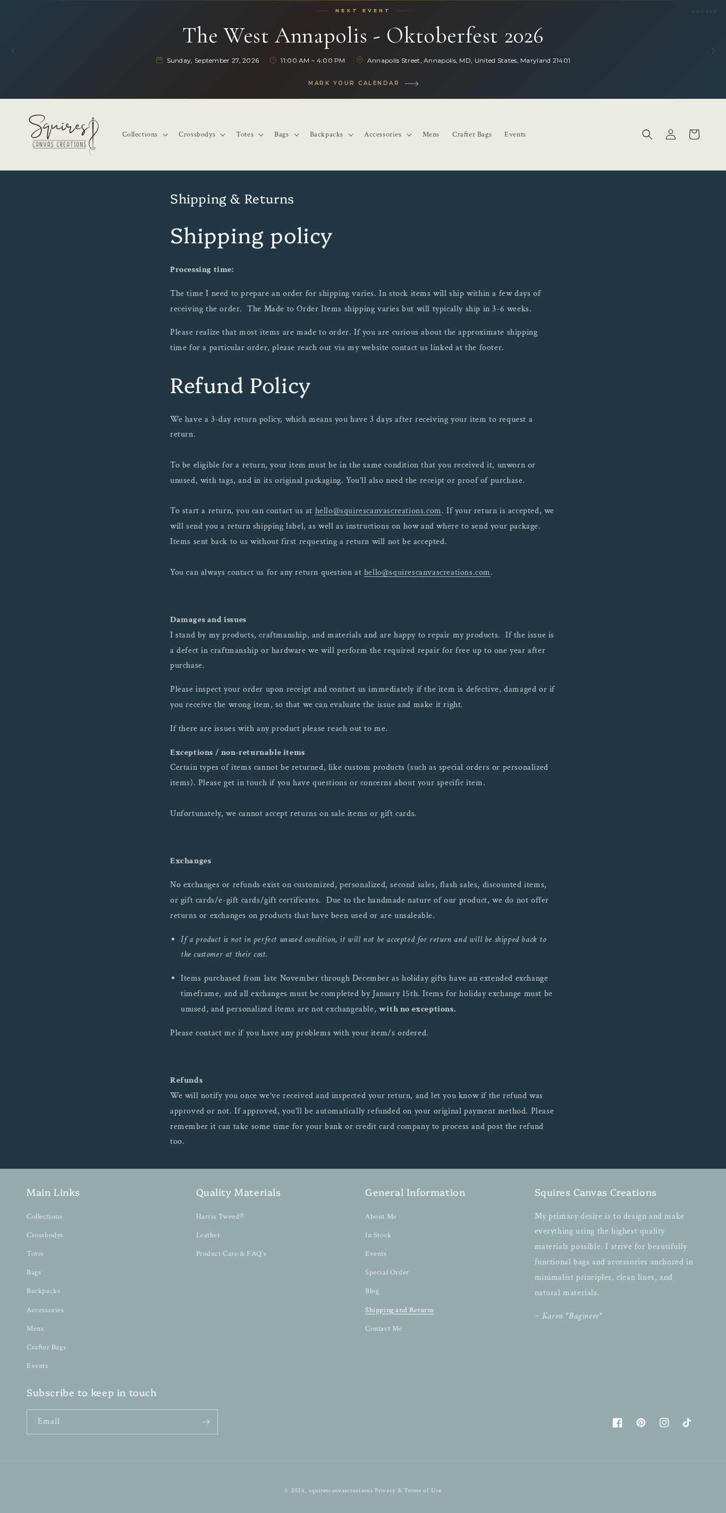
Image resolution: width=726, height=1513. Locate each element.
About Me (381, 1216)
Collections (45, 1216)
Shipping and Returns (399, 1310)
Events (37, 1366)
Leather (208, 1235)
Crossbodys (45, 1235)
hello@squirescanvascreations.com (378, 510)
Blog (372, 1291)
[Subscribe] (205, 1421)
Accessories (45, 1310)
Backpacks (43, 1291)
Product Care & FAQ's (231, 1254)
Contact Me (383, 1328)
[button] (144, 134)
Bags (34, 1272)
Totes (35, 1254)
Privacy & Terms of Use (408, 1490)
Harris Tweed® (220, 1216)
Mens (35, 1328)
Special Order (387, 1272)
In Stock (378, 1235)
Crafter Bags (46, 1347)
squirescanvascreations (341, 1490)
